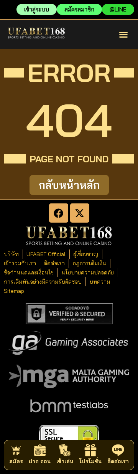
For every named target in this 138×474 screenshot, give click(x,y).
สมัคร (16, 461)
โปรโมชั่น (90, 461)
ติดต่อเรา (118, 461)
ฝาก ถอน (40, 461)
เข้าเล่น (64, 461)
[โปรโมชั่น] (90, 450)
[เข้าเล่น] (65, 450)
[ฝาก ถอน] (40, 450)
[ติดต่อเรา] (118, 450)
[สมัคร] (16, 450)
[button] (123, 34)
